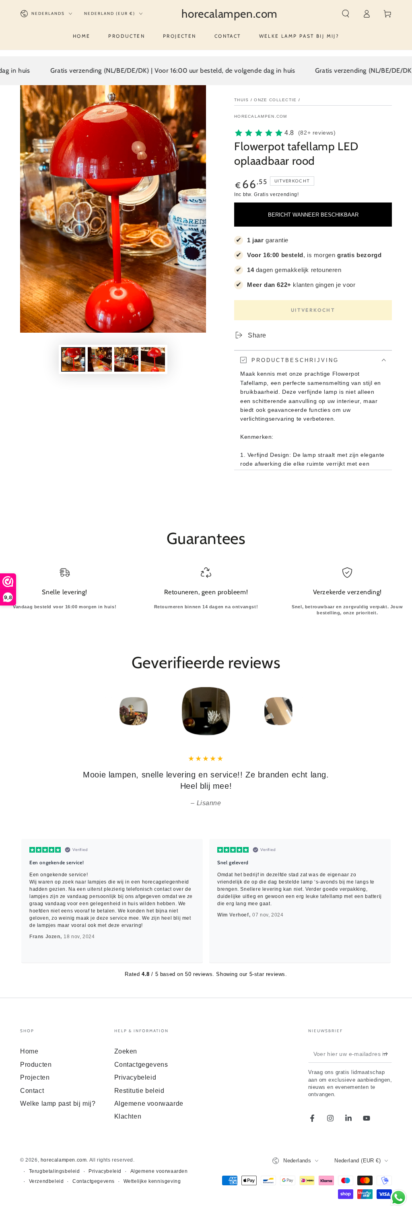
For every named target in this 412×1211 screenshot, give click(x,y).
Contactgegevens (141, 1064)
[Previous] (79, 711)
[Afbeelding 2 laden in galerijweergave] (100, 359)
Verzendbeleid (46, 1181)
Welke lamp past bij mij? (57, 1103)
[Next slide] (382, 900)
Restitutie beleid (139, 1090)
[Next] (333, 711)
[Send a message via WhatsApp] (398, 1197)
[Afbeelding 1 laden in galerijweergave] (73, 359)
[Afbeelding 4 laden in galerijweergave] (153, 359)
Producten (36, 1064)
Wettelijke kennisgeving (152, 1181)
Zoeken (126, 1051)
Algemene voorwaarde (148, 1103)
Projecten (34, 1077)
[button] (345, 14)
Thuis (241, 100)
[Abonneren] (387, 1053)
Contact (32, 1090)
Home (29, 1051)
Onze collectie (275, 100)
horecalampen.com (260, 116)
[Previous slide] (29, 900)
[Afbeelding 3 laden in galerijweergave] (126, 359)
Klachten (128, 1116)
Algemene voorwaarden (159, 1171)
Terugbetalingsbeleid (54, 1171)
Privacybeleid (135, 1077)
